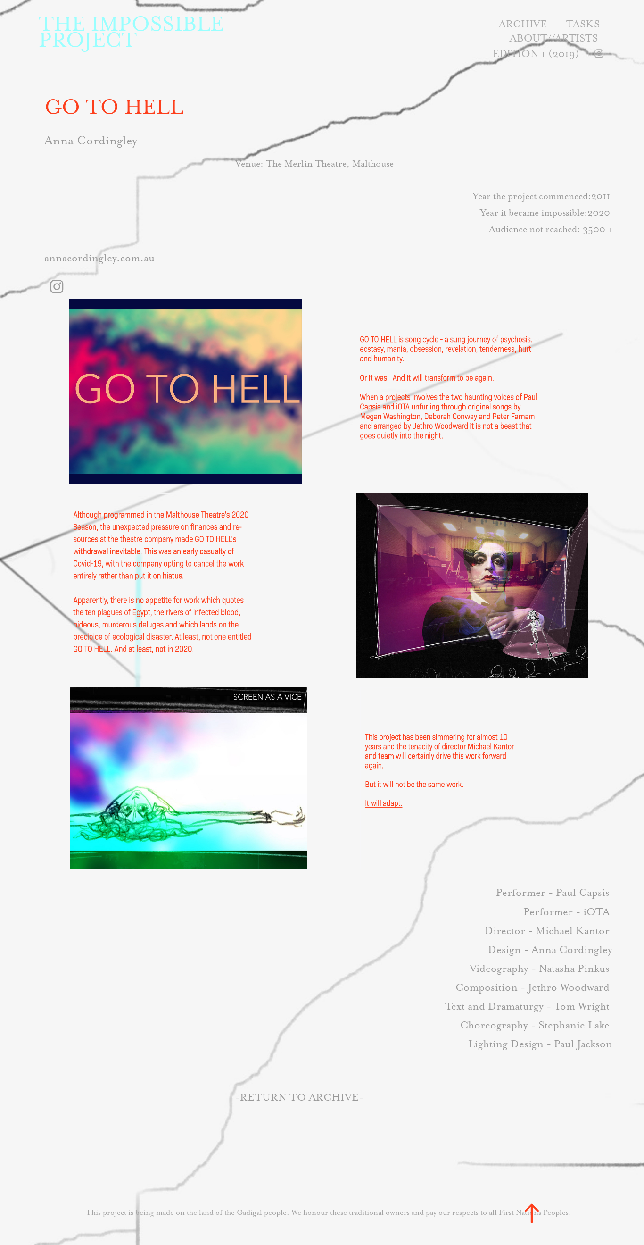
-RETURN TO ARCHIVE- (299, 1097)
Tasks (583, 23)
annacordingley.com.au (99, 258)
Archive (523, 23)
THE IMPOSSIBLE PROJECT (134, 31)
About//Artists (554, 38)
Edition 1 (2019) (536, 53)
